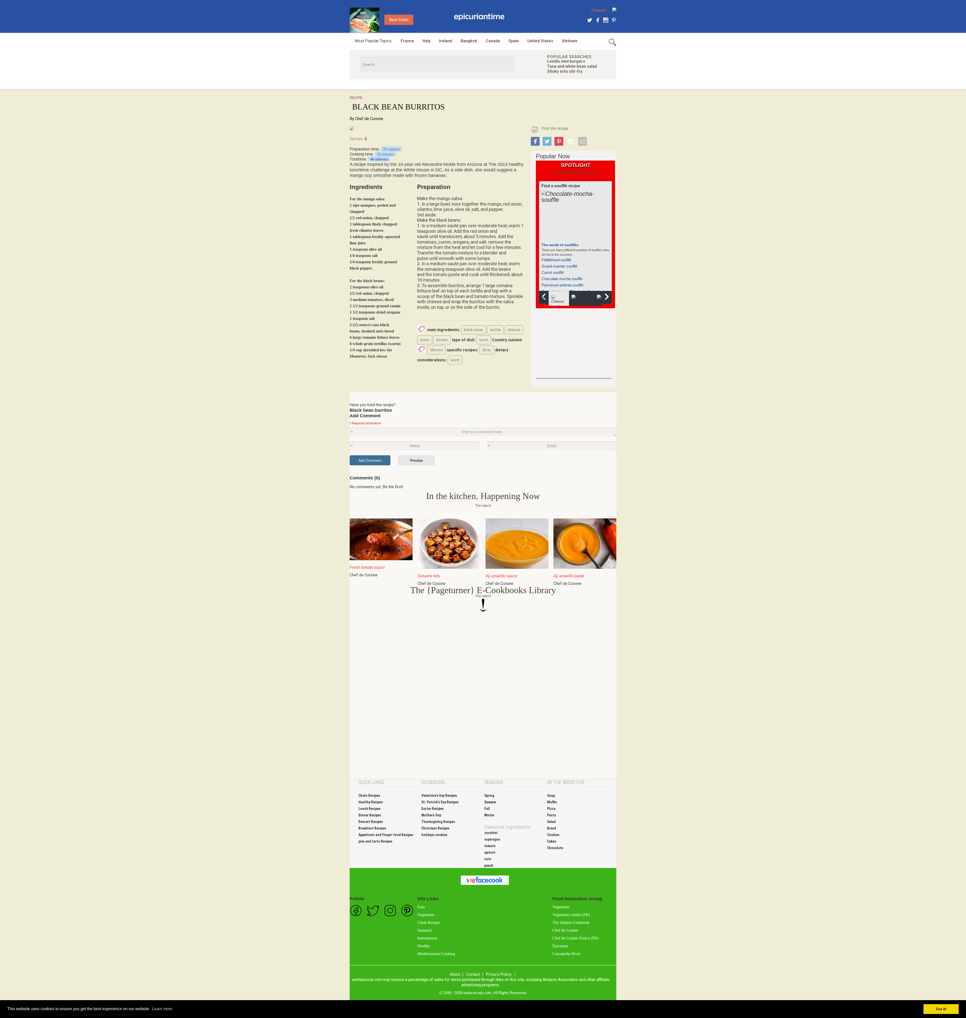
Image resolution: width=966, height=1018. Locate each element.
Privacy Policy (498, 974)
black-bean (473, 329)
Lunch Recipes (369, 809)
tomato (442, 339)
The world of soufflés (560, 245)
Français (598, 10)
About (455, 974)
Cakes (551, 841)
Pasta (551, 815)
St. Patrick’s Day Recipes (440, 802)
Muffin (552, 802)
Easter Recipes (432, 809)
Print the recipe (554, 128)
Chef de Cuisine (369, 118)
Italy (426, 41)
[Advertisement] (573, 347)
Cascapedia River (566, 954)
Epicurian (560, 946)
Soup (551, 796)
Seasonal (424, 930)
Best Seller (399, 19)
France (407, 41)
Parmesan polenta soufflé (562, 285)
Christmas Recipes (435, 828)
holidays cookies (434, 835)
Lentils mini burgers (566, 61)
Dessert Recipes (370, 822)
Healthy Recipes (370, 802)
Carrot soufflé (553, 272)
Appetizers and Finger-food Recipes (385, 835)
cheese (513, 329)
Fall (487, 809)
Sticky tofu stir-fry (564, 71)
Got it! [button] (941, 1009)
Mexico (436, 350)
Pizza (551, 809)
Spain (513, 41)
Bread (551, 828)
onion (424, 339)
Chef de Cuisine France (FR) (575, 938)
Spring (489, 796)
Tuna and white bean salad (572, 66)
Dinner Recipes (369, 815)
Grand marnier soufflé (559, 266)
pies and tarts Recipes (375, 841)
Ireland (445, 41)
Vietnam (569, 41)
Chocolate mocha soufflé (562, 279)
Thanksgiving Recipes (438, 822)
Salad (551, 822)
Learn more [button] (162, 1009)
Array (486, 350)
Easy (421, 907)
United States (540, 41)
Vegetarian (425, 915)
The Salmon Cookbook (571, 922)
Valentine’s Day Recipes (439, 796)
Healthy (423, 946)
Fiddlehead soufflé (556, 260)
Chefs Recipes (369, 796)
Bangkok (469, 41)
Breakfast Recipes (372, 828)
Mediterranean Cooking (436, 954)
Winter (489, 815)
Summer (490, 802)
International (427, 938)
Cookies (553, 835)
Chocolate (555, 848)
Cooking (479, 17)
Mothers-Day (431, 815)
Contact (473, 974)
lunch (483, 339)
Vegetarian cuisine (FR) (571, 915)
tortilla (495, 329)
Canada (493, 41)
